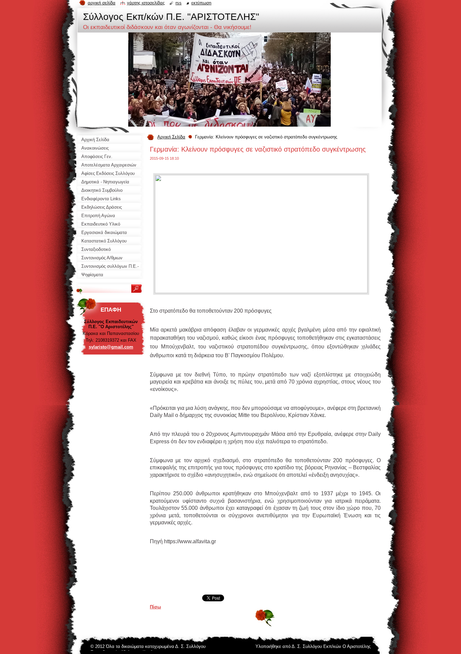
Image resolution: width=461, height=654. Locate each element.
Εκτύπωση (201, 2)
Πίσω (155, 606)
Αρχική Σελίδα (171, 136)
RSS (178, 2)
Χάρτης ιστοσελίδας (146, 2)
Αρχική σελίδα (101, 2)
